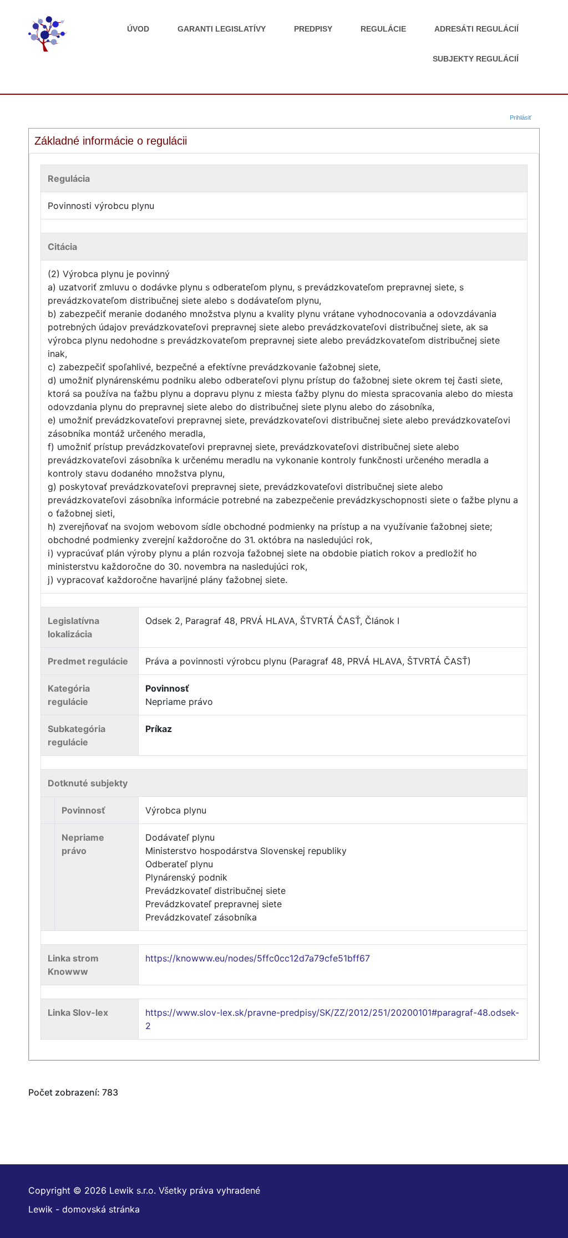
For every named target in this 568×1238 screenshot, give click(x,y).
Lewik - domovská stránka (84, 1209)
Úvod (138, 28)
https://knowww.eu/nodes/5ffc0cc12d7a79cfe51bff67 (257, 958)
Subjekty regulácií (476, 58)
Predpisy (313, 28)
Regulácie (383, 28)
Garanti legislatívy (222, 28)
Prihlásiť (520, 117)
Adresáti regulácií (476, 28)
